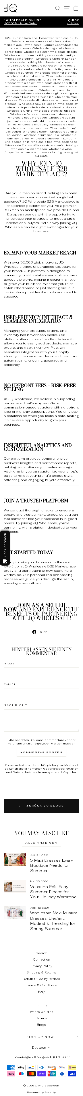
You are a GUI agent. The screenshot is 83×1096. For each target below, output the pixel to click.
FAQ (41, 992)
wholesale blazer (36, 52)
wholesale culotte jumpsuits (56, 69)
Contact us (41, 959)
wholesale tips (41, 142)
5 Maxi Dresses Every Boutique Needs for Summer (51, 865)
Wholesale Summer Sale (41, 135)
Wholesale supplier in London (52, 138)
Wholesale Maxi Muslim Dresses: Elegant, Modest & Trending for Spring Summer (53, 920)
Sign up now (40, 1037)
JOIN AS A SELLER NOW (35, 607)
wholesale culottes (19, 72)
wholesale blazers (63, 52)
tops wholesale (20, 48)
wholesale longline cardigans (56, 93)
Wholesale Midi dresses (36, 100)
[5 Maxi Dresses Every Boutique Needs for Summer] (15, 859)
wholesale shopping (33, 124)
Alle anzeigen (41, 843)
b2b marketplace (25, 38)
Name (9, 663)
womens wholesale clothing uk (43, 152)
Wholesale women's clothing (55, 145)
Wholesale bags (45, 48)
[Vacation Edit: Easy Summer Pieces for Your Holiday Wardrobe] (15, 886)
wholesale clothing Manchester (33, 62)
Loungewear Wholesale (61, 45)
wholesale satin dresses (53, 114)
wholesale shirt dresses (40, 121)
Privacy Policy (41, 966)
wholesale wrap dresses (29, 149)
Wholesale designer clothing (56, 72)
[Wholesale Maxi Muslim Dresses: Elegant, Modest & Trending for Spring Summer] (15, 912)
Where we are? (41, 1012)
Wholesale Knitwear (18, 93)
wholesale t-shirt (17, 142)
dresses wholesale (50, 41)
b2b (8, 38)
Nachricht (16, 705)
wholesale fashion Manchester (27, 86)
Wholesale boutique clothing (25, 55)
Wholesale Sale (21, 114)
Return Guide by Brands (41, 979)
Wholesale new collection (37, 104)
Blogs (41, 1025)
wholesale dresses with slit (57, 83)
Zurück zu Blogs (44, 805)
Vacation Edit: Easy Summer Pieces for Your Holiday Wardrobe (53, 892)
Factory (41, 1005)
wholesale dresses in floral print (33, 79)
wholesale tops (65, 142)
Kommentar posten (41, 752)
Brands (41, 1018)
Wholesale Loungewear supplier (29, 97)
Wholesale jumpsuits (54, 90)
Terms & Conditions (41, 985)
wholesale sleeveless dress (27, 128)
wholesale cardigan (62, 55)
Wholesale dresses (60, 76)
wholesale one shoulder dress (52, 107)
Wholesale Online (20, 111)
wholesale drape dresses (25, 76)
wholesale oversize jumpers (55, 111)
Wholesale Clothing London (56, 58)
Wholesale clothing (19, 58)
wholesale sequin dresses (27, 117)
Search (41, 953)
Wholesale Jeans (64, 86)
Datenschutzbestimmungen (33, 772)
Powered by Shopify (41, 1092)
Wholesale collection (42, 65)
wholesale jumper (24, 90)
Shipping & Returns (42, 972)
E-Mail (11, 684)
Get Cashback (5, 545)
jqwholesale (32, 45)
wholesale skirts (62, 124)
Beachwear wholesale (55, 38)
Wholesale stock (35, 131)
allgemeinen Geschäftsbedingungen (51, 768)
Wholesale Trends (18, 145)
